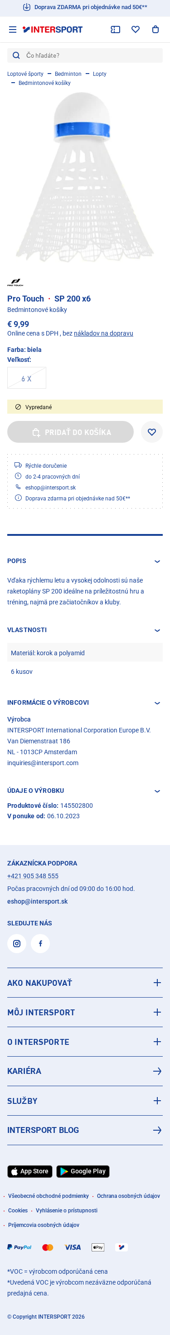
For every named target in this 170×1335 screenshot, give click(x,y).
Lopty (100, 74)
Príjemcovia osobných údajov (43, 1225)
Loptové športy (25, 74)
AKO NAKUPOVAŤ (39, 983)
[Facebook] (40, 943)
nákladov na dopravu (103, 333)
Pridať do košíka (78, 432)
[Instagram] (16, 943)
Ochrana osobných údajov (128, 1196)
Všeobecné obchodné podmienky (48, 1196)
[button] (85, 561)
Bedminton (68, 74)
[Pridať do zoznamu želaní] (152, 432)
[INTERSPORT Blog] (85, 1130)
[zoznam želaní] (135, 29)
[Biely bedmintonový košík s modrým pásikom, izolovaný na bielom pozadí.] (85, 177)
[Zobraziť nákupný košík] (155, 29)
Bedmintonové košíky (45, 83)
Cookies (18, 1210)
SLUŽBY (22, 1101)
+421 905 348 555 (32, 876)
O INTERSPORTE (38, 1042)
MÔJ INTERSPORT (41, 1012)
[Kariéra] (85, 1071)
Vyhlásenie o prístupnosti (66, 1210)
